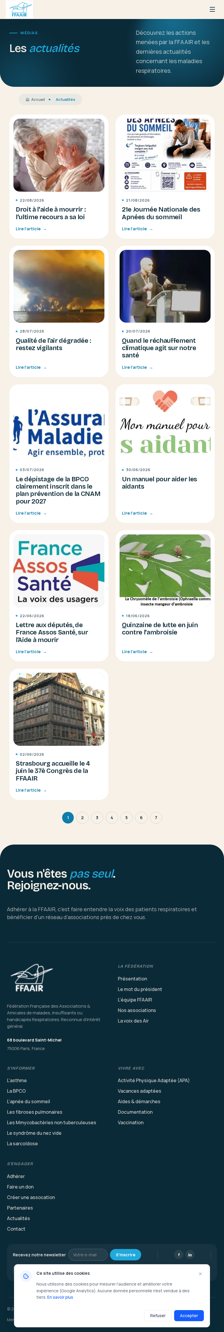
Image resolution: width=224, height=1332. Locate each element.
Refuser (158, 1315)
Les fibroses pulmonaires (34, 1112)
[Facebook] (178, 1254)
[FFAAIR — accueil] (56, 978)
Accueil (38, 99)
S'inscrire (125, 1254)
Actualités (18, 1218)
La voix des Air (133, 1021)
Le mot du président (140, 989)
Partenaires (20, 1208)
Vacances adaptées (139, 1091)
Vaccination (131, 1122)
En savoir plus (60, 1297)
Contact (16, 1229)
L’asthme (17, 1080)
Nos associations (137, 1010)
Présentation (132, 978)
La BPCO (16, 1091)
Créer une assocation (31, 1197)
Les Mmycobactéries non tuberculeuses (51, 1122)
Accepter (189, 1315)
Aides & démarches (139, 1101)
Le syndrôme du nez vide (34, 1133)
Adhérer (16, 1176)
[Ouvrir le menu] (212, 9)
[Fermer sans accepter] (200, 1273)
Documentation (135, 1112)
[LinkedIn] (190, 1254)
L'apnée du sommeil (28, 1101)
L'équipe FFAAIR (135, 1000)
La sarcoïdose (22, 1143)
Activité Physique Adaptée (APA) (154, 1080)
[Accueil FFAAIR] (19, 9)
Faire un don (20, 1187)
